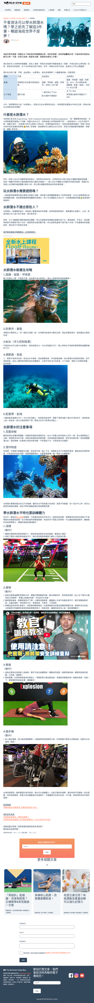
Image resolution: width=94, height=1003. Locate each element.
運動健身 (17, 10)
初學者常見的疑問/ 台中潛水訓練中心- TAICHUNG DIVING (26, 819)
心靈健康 (51, 10)
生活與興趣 (12, 18)
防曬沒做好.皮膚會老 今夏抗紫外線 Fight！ (20, 807)
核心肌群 (20, 517)
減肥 (59, 10)
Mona (17, 40)
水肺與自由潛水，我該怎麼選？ (16, 817)
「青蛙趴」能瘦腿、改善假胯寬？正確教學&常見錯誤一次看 (17, 900)
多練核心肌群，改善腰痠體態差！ (46, 897)
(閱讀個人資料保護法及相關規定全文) (57, 953)
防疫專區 (8, 10)
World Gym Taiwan (25, 973)
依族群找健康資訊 (39, 10)
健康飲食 (27, 10)
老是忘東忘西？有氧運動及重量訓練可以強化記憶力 (75, 898)
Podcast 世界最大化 (80, 10)
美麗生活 (67, 10)
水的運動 (18, 18)
